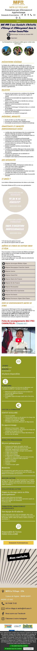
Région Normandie (11, 287)
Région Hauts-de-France (13, 279)
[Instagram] (25, 15)
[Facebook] (22, 15)
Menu (18, 21)
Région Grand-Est (11, 275)
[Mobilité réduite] (20, 17)
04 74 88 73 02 (11, 603)
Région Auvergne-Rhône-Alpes (16, 263)
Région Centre (10, 271)
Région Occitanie (11, 294)
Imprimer (14, 38)
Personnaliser (28, 648)
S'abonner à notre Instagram (16, 619)
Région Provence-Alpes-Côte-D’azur (17, 298)
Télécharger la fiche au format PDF (21, 34)
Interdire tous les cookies (14, 648)
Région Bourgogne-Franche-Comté (17, 267)
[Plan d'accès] (28, 15)
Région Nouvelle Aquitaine (14, 290)
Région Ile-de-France (12, 283)
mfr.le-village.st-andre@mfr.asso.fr (19, 608)
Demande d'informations (18, 543)
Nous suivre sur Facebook (15, 614)
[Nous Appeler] (31, 15)
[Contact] (34, 15)
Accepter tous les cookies (19, 646)
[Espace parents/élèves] (17, 17)
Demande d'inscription (10, 15)
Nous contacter (18, 557)
